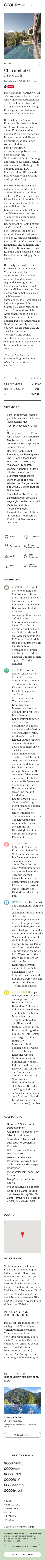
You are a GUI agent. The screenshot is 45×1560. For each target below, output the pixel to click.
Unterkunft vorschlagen (19, 1527)
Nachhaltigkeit (13, 1505)
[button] (38, 4)
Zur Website (22, 1434)
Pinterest (10, 1520)
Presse (8, 1512)
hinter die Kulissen (22, 362)
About (7, 1501)
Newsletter (11, 1508)
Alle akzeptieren (23, 1554)
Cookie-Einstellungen (22, 1546)
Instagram (10, 1516)
